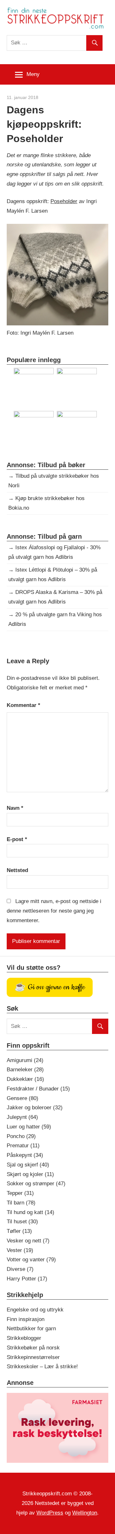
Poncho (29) (21, 1136)
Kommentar (23, 705)
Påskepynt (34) (25, 1155)
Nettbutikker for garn (31, 1328)
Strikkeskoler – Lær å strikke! (42, 1366)
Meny (33, 74)
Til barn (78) (21, 1203)
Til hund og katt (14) (30, 1212)
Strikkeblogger (24, 1338)
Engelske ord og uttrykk (35, 1310)
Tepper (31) (20, 1193)
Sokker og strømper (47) (36, 1184)
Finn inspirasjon (25, 1319)
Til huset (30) (22, 1222)
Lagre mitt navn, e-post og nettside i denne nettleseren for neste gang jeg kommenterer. (54, 910)
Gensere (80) (22, 1098)
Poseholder (63, 201)
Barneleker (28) (25, 1070)
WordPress (49, 1513)
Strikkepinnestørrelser (33, 1357)
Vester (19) (20, 1250)
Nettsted (17, 870)
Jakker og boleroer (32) (35, 1108)
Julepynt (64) (22, 1117)
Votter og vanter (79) (31, 1260)
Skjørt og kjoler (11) (30, 1174)
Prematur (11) (23, 1146)
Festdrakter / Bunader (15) (38, 1089)
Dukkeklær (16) (25, 1079)
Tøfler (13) (19, 1231)
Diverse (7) (20, 1269)
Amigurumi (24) (25, 1060)
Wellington (84, 1513)
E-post (17, 839)
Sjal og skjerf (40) (28, 1165)
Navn (15, 808)
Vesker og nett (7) (28, 1241)
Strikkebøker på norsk (33, 1348)
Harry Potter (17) (27, 1279)
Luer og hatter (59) (29, 1127)
